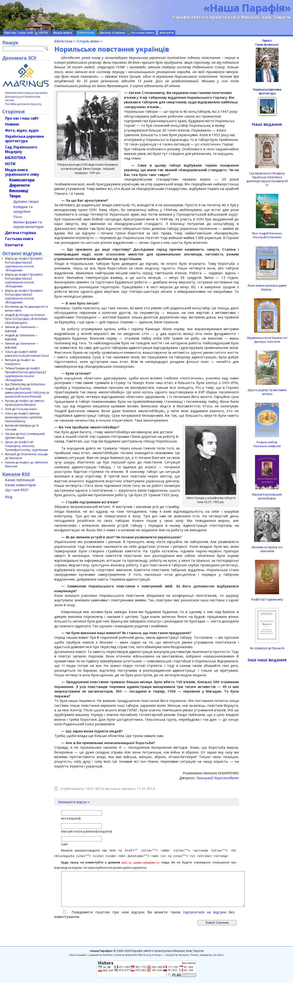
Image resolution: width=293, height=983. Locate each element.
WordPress (108, 954)
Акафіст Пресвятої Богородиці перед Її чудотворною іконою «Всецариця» (24, 264)
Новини (12, 124)
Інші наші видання (267, 660)
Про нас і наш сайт (19, 32)
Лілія (8, 409)
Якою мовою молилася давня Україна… (267, 287)
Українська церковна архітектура (24, 138)
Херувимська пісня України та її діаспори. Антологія (267, 340)
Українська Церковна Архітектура (267, 91)
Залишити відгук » (74, 802)
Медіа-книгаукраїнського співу (22, 172)
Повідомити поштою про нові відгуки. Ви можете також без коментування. (144, 914)
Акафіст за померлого (20, 362)
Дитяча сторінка (112, 32)
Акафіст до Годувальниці (267, 599)
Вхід (8, 496)
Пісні (17, 216)
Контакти (167, 32)
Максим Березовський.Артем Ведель (267, 496)
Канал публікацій (19, 479)
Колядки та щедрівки (23, 209)
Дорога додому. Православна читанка (267, 392)
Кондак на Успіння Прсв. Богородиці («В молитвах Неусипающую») (26, 319)
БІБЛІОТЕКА (15, 157)
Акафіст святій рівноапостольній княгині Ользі (27, 354)
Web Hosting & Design (150, 954)
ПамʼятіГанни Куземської (266, 43)
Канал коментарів (20, 484)
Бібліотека (86, 32)
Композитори (21, 180)
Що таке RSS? (17, 489)
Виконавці (18, 190)
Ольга (9, 352)
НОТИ (43, 32)
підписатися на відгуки (204, 912)
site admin (218, 954)
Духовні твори (26, 201)
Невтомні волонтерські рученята (26, 92)
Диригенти (19, 185)
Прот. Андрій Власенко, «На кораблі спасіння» (267, 235)
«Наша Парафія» (247, 7)
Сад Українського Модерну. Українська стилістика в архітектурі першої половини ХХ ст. (267, 179)
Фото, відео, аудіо (22, 130)
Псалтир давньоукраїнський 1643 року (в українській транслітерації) (27, 392)
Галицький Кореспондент (217, 777)
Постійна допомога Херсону (23, 104)
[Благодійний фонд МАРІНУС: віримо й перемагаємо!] (26, 75)
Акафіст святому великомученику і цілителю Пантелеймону (23, 417)
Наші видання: (267, 124)
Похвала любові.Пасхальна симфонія (267, 444)
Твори (14, 196)
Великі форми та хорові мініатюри (28, 224)
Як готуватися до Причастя (267, 648)
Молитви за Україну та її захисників (267, 549)
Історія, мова (88, 41)
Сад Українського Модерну (21, 149)
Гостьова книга (142, 32)
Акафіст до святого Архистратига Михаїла (24, 403)
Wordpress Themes (189, 954)
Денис (9, 442)
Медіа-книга (62, 32)
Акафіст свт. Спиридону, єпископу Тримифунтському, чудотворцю (26, 446)
